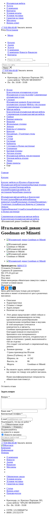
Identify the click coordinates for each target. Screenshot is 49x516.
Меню (10, 35)
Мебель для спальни (36, 104)
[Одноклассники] (6, 288)
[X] (14, 288)
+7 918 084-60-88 (9, 27)
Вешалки (11, 121)
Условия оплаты (14, 479)
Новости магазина (12, 435)
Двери (9, 160)
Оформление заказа (16, 476)
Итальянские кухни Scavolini (20, 95)
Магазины (11, 467)
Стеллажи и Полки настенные (21, 146)
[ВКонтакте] (2, 288)
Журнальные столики (17, 124)
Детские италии (14, 153)
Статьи (10, 488)
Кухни (10, 90)
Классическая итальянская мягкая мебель (26, 112)
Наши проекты (13, 163)
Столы (10, 136)
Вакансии (32, 52)
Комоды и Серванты (16, 129)
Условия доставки (15, 481)
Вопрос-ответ (13, 491)
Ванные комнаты (14, 119)
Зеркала (10, 126)
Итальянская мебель (10, 185)
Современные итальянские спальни (23, 107)
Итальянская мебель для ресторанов (23, 156)
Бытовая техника (14, 151)
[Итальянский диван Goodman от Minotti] (26, 239)
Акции (10, 462)
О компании (13, 52)
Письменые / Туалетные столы (21, 134)
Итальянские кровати (17, 102)
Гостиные (11, 141)
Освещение (12, 148)
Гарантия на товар (15, 484)
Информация (7, 450)
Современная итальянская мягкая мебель (26, 114)
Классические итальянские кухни (22, 92)
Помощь (5, 452)
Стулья (10, 138)
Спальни (11, 99)
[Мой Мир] (10, 288)
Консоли (11, 131)
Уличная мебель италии (17, 158)
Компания (5, 448)
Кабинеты (11, 143)
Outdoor (10, 117)
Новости (23, 52)
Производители (14, 493)
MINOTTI (22, 266)
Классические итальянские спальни (23, 103)
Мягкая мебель (13, 109)
